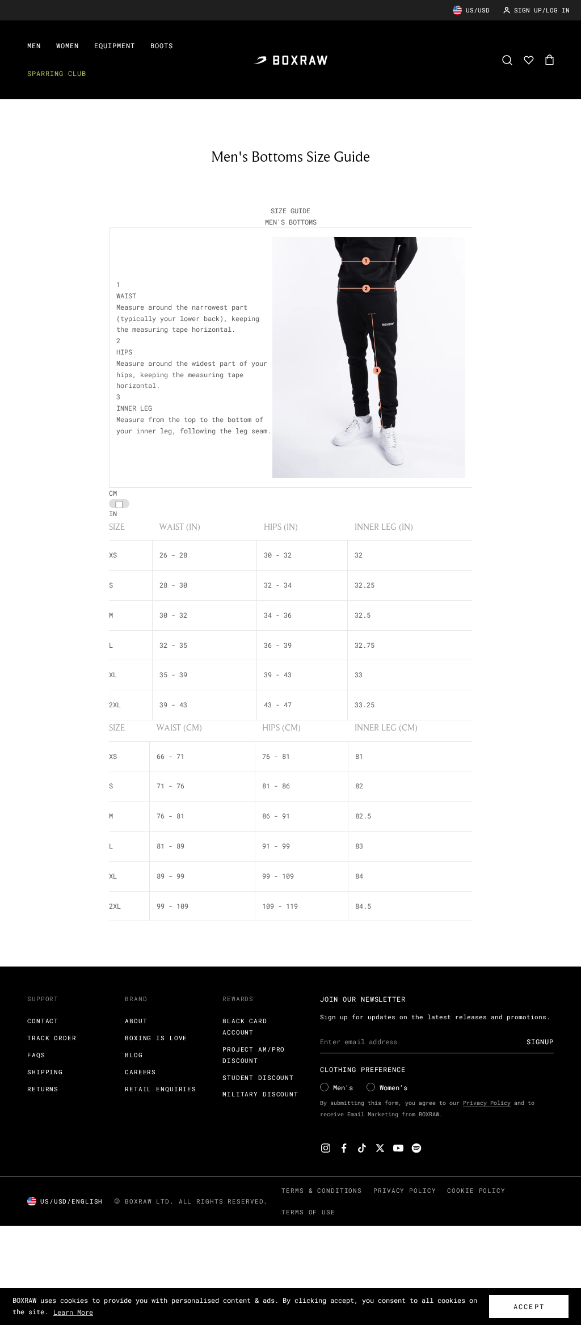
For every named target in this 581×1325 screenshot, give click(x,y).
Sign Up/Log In (542, 10)
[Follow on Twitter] (380, 1148)
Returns (42, 1089)
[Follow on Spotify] (416, 1148)
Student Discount (258, 1077)
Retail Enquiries (160, 1089)
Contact (42, 1020)
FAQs (36, 1054)
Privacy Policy (487, 1103)
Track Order (52, 1037)
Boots (161, 45)
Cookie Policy (476, 1190)
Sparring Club (56, 73)
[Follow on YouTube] (398, 1148)
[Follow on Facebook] (344, 1148)
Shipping (45, 1071)
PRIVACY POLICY (404, 1190)
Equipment (114, 45)
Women (67, 45)
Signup (540, 1041)
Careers (140, 1071)
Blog (134, 1054)
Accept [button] (529, 1306)
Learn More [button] (73, 1311)
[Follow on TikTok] (362, 1148)
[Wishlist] (529, 60)
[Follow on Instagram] (325, 1148)
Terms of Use (308, 1212)
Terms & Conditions (321, 1190)
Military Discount (260, 1094)
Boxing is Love (156, 1037)
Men (34, 45)
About (136, 1020)
